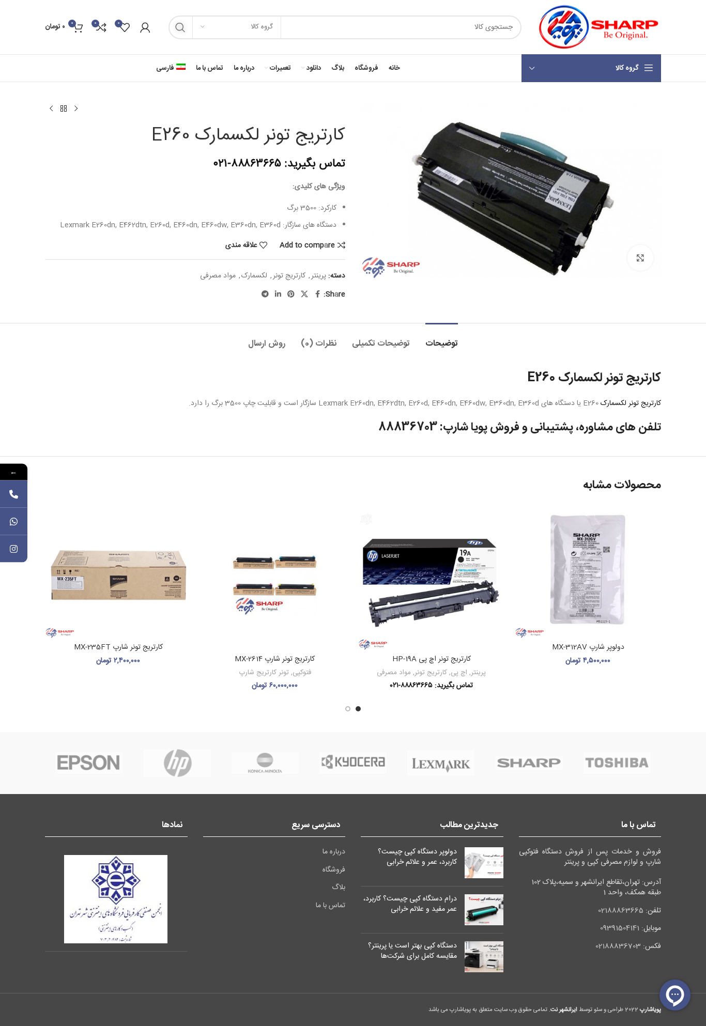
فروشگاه (334, 870)
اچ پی (459, 672)
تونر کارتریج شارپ (264, 672)
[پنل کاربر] (145, 27)
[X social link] (304, 294)
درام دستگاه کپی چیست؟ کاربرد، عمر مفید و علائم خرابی (410, 904)
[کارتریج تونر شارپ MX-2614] (275, 577)
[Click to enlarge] (640, 258)
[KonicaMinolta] (265, 763)
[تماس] (13, 494)
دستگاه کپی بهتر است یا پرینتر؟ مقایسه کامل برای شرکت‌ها (412, 951)
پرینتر (318, 276)
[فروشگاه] (63, 109)
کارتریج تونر (289, 276)
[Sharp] (529, 763)
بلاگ (338, 888)
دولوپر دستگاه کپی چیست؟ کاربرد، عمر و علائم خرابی (417, 857)
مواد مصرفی (218, 276)
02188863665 (620, 911)
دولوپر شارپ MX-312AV (588, 647)
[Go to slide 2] (347, 708)
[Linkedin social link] (278, 294)
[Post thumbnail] (484, 862)
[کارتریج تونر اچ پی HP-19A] (431, 577)
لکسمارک (254, 276)
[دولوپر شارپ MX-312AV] (588, 571)
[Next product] (51, 109)
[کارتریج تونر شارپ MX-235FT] (118, 571)
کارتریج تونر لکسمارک (631, 403)
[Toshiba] (617, 763)
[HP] (177, 763)
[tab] (441, 338)
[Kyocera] (353, 763)
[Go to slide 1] (358, 708)
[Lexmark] (441, 763)
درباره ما (334, 852)
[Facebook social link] (317, 294)
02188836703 (618, 946)
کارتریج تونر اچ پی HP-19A (431, 659)
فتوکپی (302, 672)
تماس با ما (330, 906)
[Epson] (89, 763)
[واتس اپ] (13, 521)
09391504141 (619, 928)
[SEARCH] (180, 27)
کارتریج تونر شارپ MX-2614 (275, 659)
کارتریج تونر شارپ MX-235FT (118, 647)
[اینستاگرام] (13, 549)
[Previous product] (76, 109)
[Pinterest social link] (291, 294)
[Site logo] (596, 27)
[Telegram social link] (265, 294)
